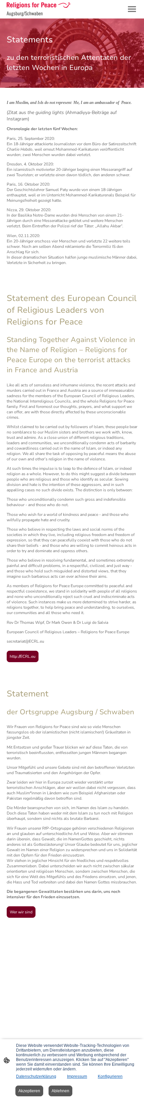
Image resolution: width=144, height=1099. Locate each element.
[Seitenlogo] (39, 9)
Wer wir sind (21, 912)
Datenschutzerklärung (36, 1076)
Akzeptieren (29, 1091)
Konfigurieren (110, 1076)
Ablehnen (60, 1091)
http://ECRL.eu (22, 656)
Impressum (77, 1076)
